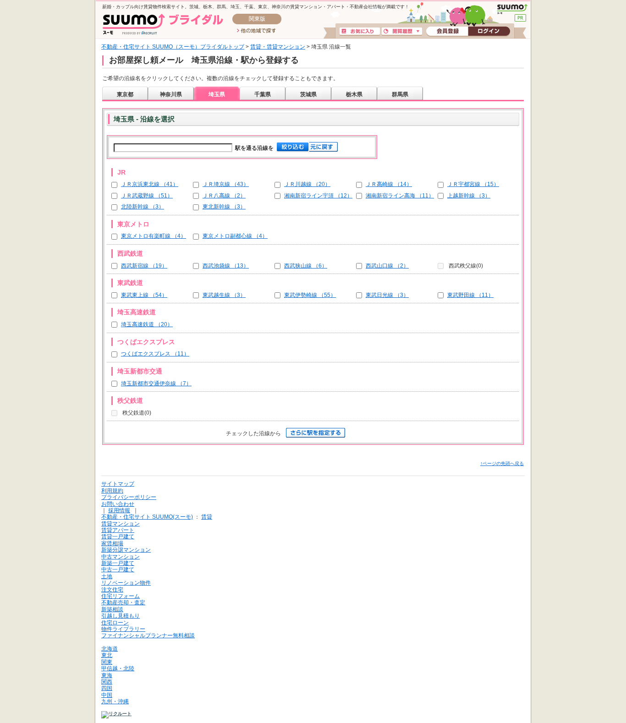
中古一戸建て (117, 569)
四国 (106, 688)
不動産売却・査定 (123, 602)
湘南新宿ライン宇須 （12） (318, 195)
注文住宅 (112, 589)
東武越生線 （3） (224, 295)
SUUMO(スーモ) (512, 9)
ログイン (489, 32)
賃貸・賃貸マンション (277, 47)
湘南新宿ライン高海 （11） (400, 195)
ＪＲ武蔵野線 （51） (147, 195)
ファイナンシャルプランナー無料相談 (148, 635)
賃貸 (206, 517)
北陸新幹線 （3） (142, 206)
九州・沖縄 (115, 701)
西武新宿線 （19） (144, 266)
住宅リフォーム (120, 596)
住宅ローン (115, 622)
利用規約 (112, 490)
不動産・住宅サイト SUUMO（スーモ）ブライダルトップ (172, 47)
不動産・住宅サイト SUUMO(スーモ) (147, 517)
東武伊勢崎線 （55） (310, 295)
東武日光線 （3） (387, 295)
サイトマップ (117, 484)
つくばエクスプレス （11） (155, 354)
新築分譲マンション (126, 550)
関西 (106, 682)
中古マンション (120, 556)
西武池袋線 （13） (226, 266)
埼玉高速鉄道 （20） (147, 324)
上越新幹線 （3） (468, 195)
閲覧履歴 (402, 31)
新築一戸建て (117, 563)
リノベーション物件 (126, 583)
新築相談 (112, 609)
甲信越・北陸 (117, 668)
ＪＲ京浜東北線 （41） (149, 184)
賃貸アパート (117, 530)
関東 (106, 662)
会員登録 (447, 32)
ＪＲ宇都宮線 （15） (473, 184)
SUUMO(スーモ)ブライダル (163, 24)
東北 (106, 655)
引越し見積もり (120, 616)
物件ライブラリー (123, 629)
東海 (106, 675)
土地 (106, 576)
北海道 (109, 649)
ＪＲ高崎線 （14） (389, 184)
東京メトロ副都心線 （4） (235, 236)
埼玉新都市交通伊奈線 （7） (156, 383)
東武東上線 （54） (144, 295)
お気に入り (360, 31)
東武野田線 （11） (470, 295)
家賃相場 (112, 543)
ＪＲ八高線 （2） (224, 195)
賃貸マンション (120, 523)
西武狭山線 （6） (305, 266)
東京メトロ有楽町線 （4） (153, 236)
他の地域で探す (256, 31)
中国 (106, 695)
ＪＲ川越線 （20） (307, 184)
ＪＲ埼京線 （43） (226, 184)
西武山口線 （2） (387, 266)
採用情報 (119, 510)
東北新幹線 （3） (224, 206)
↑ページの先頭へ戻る (502, 463)
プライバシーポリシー (128, 497)
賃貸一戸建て (117, 536)
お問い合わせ (117, 504)
